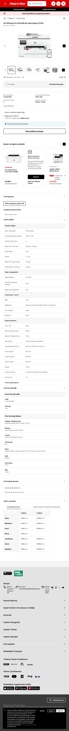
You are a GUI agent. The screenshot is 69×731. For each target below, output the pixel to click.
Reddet (42, 711)
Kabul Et (36, 177)
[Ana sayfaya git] (17, 4)
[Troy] (30, 676)
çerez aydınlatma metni (27, 724)
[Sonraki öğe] (64, 144)
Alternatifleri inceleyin (34, 131)
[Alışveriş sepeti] (63, 3)
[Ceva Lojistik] (6, 664)
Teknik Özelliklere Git (8, 106)
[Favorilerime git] (58, 3)
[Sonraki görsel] (64, 45)
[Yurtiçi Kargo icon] (22, 664)
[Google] (21, 688)
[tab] (14, 507)
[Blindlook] (7, 573)
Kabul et (60, 711)
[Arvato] (30, 664)
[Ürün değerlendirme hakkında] (18, 487)
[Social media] (53, 587)
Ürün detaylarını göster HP (14, 203)
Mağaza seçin (25, 118)
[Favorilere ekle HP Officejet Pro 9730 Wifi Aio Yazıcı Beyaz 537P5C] (64, 18)
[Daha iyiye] (18, 573)
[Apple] (8, 688)
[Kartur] (14, 664)
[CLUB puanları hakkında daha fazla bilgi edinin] (23, 77)
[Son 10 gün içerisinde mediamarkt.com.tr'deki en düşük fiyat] (65, 175)
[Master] (14, 676)
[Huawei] (34, 688)
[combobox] (38, 3)
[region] (34, 531)
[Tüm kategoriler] (5, 3)
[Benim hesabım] (53, 3)
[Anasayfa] (4, 18)
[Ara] (30, 3)
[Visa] (6, 676)
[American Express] (22, 676)
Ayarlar (51, 711)
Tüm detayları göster (12, 382)
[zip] (38, 676)
